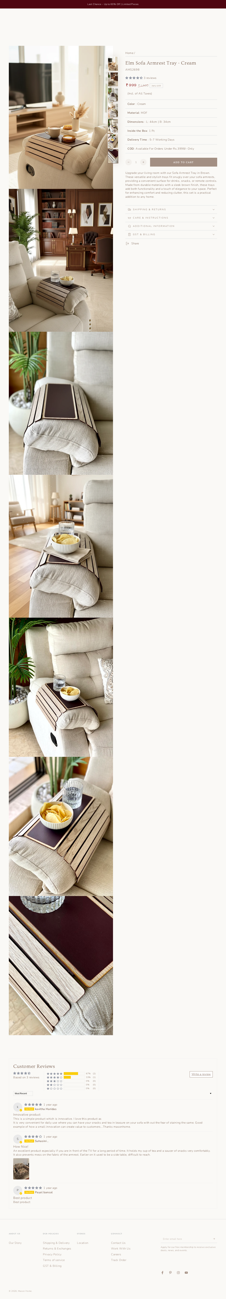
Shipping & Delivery (56, 1243)
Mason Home (25, 1291)
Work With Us (120, 1249)
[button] (134, 78)
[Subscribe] (215, 1239)
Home (129, 53)
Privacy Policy (52, 1254)
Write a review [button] (201, 1074)
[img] (33, 1105)
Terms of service (54, 1260)
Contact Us (118, 1243)
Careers (116, 1254)
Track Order (118, 1260)
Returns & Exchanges (57, 1249)
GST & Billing (52, 1266)
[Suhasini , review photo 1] (21, 1168)
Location (82, 1243)
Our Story (15, 1243)
